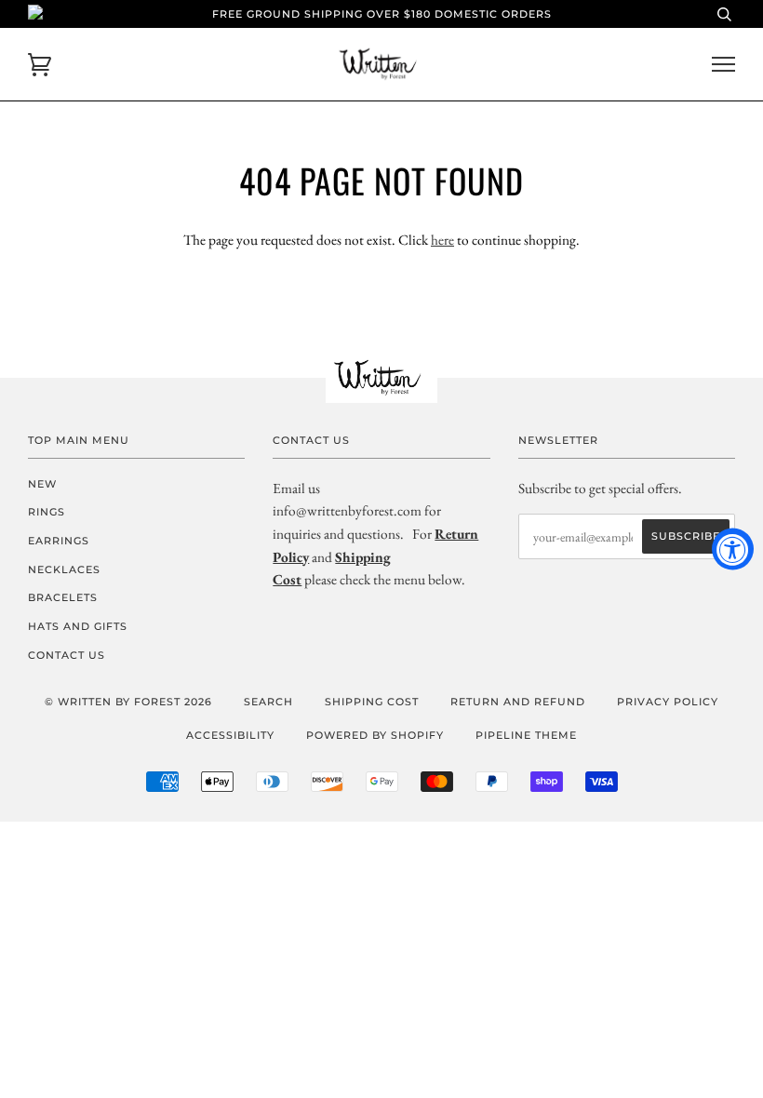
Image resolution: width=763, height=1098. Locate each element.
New (42, 483)
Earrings (58, 540)
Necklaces (64, 569)
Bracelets (63, 597)
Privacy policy (667, 701)
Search (268, 701)
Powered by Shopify (375, 735)
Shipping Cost (372, 701)
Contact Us (66, 655)
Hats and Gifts (77, 626)
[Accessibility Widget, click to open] (733, 549)
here (442, 239)
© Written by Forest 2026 (128, 701)
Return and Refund (517, 701)
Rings (46, 511)
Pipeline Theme (526, 735)
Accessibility (230, 735)
